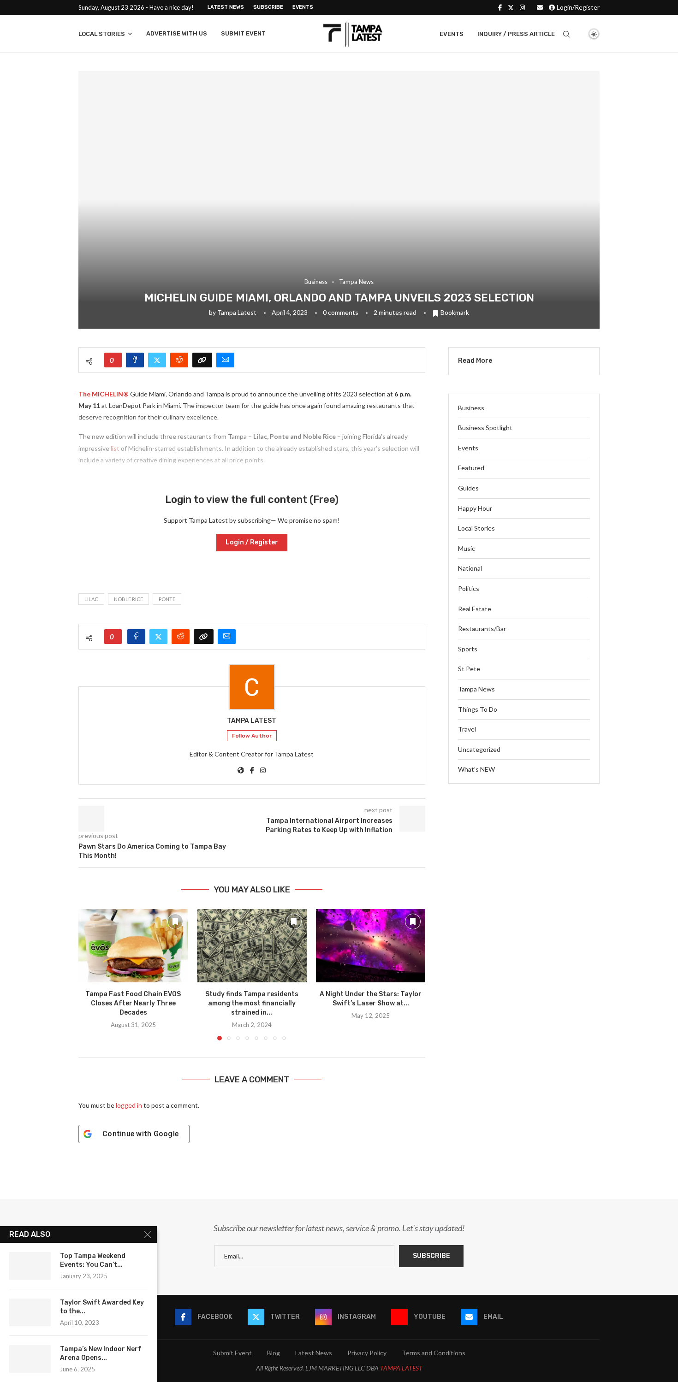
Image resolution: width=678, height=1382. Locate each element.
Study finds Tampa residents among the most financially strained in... (251, 1004)
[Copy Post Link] (202, 360)
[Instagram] (522, 7)
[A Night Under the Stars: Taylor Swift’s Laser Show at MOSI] (370, 945)
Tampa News (476, 689)
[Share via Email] (225, 360)
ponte (167, 599)
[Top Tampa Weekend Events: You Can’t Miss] (30, 1266)
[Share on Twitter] (157, 360)
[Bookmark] (578, 34)
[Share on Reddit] (179, 360)
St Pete (469, 669)
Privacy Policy (367, 1353)
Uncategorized (479, 749)
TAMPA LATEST (401, 1368)
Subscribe (268, 7)
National (470, 568)
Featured (471, 468)
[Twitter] (511, 7)
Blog (273, 1353)
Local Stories (101, 33)
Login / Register (252, 542)
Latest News (226, 7)
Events (302, 7)
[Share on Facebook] (135, 360)
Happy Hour (475, 508)
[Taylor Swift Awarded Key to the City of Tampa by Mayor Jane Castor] (30, 1312)
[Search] (566, 34)
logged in (129, 1105)
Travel (467, 729)
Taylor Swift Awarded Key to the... (102, 1307)
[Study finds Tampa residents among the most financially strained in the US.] (251, 945)
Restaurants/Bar (482, 628)
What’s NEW (476, 769)
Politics (468, 588)
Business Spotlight (485, 427)
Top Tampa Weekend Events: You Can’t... (92, 1260)
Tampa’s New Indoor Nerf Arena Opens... (101, 1353)
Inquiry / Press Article (516, 33)
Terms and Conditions (433, 1353)
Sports (467, 649)
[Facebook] (500, 7)
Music (466, 548)
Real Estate (474, 609)
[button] (91, 974)
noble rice (128, 599)
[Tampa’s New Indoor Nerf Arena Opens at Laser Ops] (30, 1359)
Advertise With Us (176, 33)
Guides (468, 488)
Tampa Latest (236, 312)
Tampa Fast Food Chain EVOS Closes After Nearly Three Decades (133, 1004)
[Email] (540, 7)
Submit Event (243, 33)
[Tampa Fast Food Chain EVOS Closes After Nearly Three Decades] (133, 945)
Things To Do (477, 709)
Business (471, 408)
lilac (91, 599)
